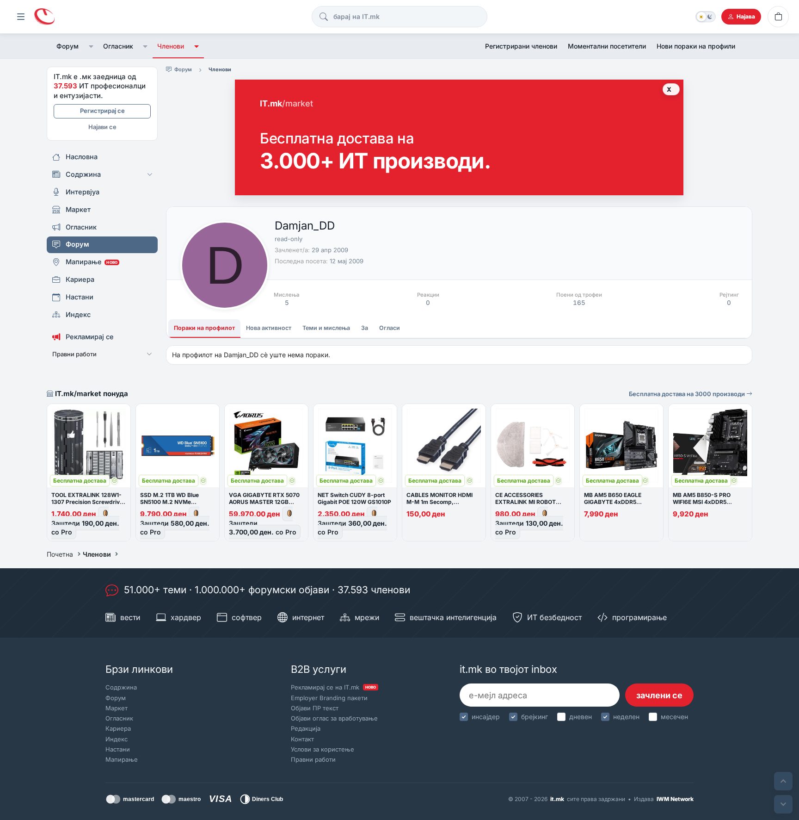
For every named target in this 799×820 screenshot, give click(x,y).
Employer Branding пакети (329, 698)
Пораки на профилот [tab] (204, 327)
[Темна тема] (705, 16)
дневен (580, 717)
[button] (90, 46)
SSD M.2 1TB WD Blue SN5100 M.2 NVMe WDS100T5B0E (169, 501)
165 (579, 302)
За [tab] (364, 327)
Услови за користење (322, 749)
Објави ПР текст (314, 708)
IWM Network (675, 798)
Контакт (302, 739)
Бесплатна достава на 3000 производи (687, 394)
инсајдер (486, 717)
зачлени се (659, 695)
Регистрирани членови (521, 46)
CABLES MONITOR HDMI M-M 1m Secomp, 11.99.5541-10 (439, 501)
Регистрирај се (102, 110)
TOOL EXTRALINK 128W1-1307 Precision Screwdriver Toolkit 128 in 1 (88, 501)
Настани (117, 749)
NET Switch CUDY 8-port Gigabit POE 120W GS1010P (354, 498)
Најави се (102, 126)
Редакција (305, 728)
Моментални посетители (607, 46)
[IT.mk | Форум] (44, 16)
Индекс (116, 739)
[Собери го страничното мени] (21, 17)
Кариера (118, 728)
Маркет (116, 708)
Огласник (118, 46)
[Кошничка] (778, 16)
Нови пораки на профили (696, 46)
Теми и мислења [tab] (326, 327)
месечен (674, 717)
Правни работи (313, 759)
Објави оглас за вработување (334, 718)
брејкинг (534, 717)
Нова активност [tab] (268, 327)
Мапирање (121, 759)
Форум (67, 46)
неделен (626, 717)
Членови (170, 46)
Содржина (121, 687)
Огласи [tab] (389, 327)
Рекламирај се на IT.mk (333, 687)
